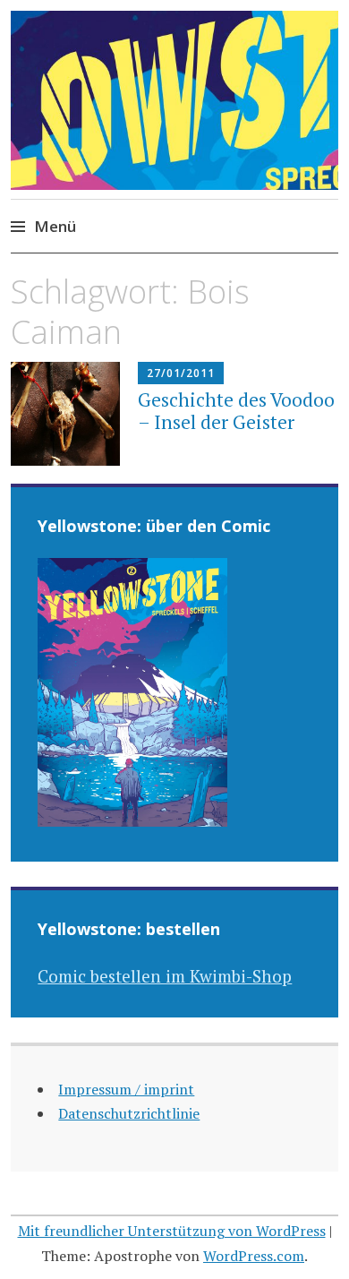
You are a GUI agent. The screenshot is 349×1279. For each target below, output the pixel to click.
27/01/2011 (181, 373)
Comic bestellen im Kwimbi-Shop (165, 976)
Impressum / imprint (126, 1089)
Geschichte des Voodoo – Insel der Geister (236, 410)
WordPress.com (253, 1256)
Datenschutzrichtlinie (129, 1113)
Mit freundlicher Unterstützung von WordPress (172, 1230)
